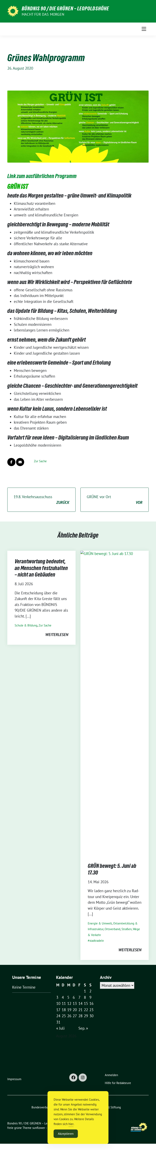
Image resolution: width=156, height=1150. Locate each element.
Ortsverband (112, 929)
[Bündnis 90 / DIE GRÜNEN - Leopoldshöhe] (12, 10)
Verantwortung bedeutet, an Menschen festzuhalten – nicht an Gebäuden (41, 568)
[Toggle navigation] (144, 28)
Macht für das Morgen (43, 14)
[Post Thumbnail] (114, 702)
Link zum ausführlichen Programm (42, 176)
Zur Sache (40, 461)
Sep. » (83, 1028)
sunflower (38, 1128)
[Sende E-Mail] (20, 462)
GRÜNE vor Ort (114, 499)
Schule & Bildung (26, 625)
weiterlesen (56, 634)
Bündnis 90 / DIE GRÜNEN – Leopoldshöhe (65, 8)
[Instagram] (83, 1077)
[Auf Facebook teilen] (11, 462)
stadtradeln (96, 941)
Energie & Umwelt (100, 923)
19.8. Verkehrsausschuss (41, 499)
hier (71, 1124)
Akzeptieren (66, 1134)
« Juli (60, 1028)
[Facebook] (73, 1077)
